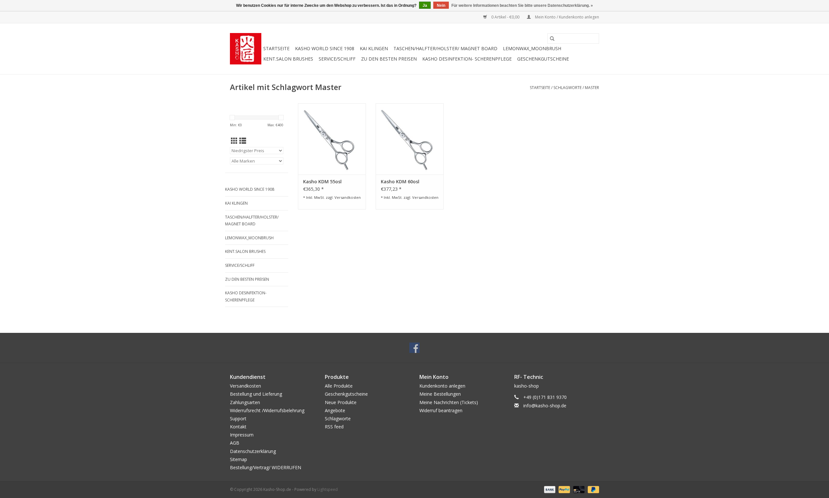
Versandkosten (348, 197)
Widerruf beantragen (440, 410)
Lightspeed (327, 489)
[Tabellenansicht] (234, 140)
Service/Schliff (337, 59)
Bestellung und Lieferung (256, 394)
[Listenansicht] (242, 140)
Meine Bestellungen (440, 394)
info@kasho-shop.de (544, 405)
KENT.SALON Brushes (288, 59)
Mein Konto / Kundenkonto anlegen (566, 17)
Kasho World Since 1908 (324, 48)
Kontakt (238, 427)
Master (592, 87)
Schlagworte (567, 87)
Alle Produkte (339, 386)
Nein (441, 5)
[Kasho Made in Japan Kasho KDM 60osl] (410, 139)
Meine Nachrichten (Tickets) (448, 402)
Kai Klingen (374, 48)
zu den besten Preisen (389, 59)
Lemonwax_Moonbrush (532, 48)
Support (238, 418)
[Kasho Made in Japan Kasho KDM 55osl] (332, 139)
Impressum (242, 435)
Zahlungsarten (245, 402)
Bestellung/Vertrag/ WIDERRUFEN (265, 467)
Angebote (335, 410)
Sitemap (238, 459)
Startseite (276, 48)
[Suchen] (552, 38)
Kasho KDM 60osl (400, 181)
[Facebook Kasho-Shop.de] (414, 348)
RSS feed (334, 427)
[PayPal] (563, 489)
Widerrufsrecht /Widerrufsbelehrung (267, 410)
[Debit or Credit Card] (578, 489)
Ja (425, 5)
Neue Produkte (341, 402)
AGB (234, 443)
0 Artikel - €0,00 (505, 17)
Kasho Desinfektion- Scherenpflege (467, 59)
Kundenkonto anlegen (442, 386)
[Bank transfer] (549, 489)
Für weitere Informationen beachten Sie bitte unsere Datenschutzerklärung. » (522, 5)
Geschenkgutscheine (543, 59)
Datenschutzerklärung (253, 451)
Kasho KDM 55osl (322, 181)
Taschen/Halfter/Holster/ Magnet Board (445, 48)
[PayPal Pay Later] (592, 489)
